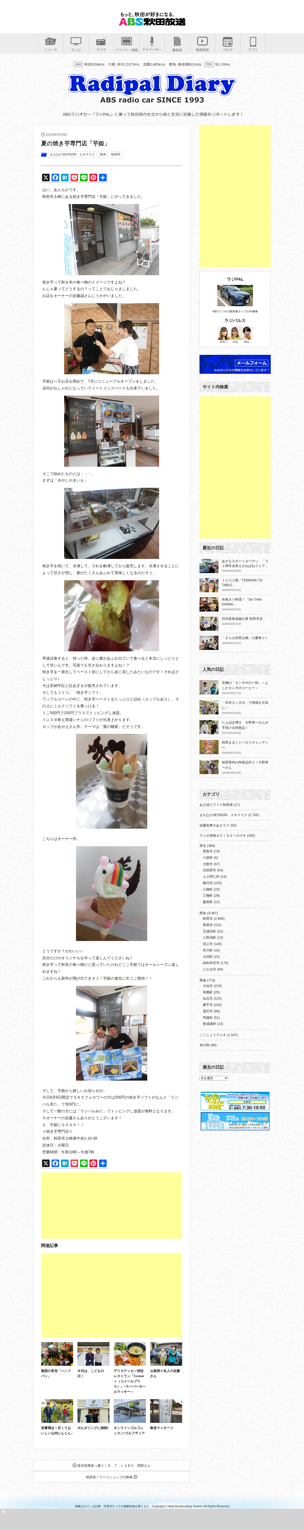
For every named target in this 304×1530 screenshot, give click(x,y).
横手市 (208, 1005)
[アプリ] (253, 50)
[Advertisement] (111, 1205)
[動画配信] (202, 50)
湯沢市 (208, 1011)
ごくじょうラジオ (213, 1035)
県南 (203, 980)
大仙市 (208, 986)
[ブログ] (227, 50)
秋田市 (115, 154)
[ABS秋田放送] (152, 24)
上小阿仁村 (211, 876)
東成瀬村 (209, 1024)
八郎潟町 (209, 937)
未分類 (204, 1045)
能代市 (208, 883)
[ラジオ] (101, 50)
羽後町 (208, 1017)
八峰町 (208, 889)
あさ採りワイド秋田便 (216, 805)
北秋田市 (209, 870)
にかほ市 (209, 969)
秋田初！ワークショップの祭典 (109, 1477)
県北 (203, 846)
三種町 (208, 895)
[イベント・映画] (126, 50)
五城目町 (209, 931)
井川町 (208, 950)
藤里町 (208, 902)
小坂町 (208, 857)
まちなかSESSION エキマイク (72, 154)
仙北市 (208, 998)
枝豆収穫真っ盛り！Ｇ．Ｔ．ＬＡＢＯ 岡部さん (113, 1465)
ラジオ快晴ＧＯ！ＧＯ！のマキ (223, 835)
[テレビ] (76, 50)
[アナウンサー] (151, 50)
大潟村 (208, 957)
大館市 (208, 864)
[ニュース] (50, 50)
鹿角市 (208, 851)
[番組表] (177, 50)
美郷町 (208, 992)
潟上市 (208, 944)
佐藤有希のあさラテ (214, 825)
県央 (103, 154)
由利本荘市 (211, 963)
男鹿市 (208, 925)
